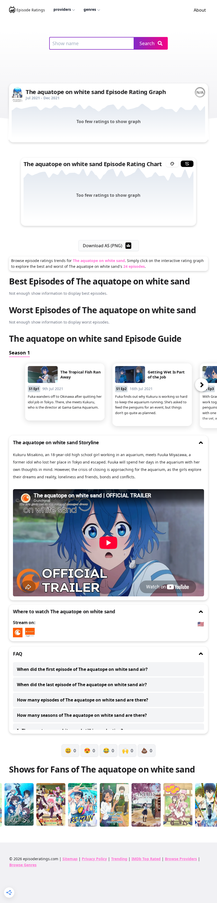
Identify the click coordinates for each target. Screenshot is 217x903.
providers (62, 9)
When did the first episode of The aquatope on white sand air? (82, 669)
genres (90, 9)
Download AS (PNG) (102, 246)
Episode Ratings (30, 9)
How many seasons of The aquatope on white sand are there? (82, 715)
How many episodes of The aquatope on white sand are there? (82, 700)
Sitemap (70, 858)
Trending (119, 858)
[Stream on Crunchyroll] (19, 632)
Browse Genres (23, 864)
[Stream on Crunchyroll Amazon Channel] (31, 632)
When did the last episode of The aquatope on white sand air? (82, 684)
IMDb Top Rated (146, 858)
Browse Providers (181, 858)
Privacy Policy (94, 858)
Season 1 (19, 352)
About (200, 10)
